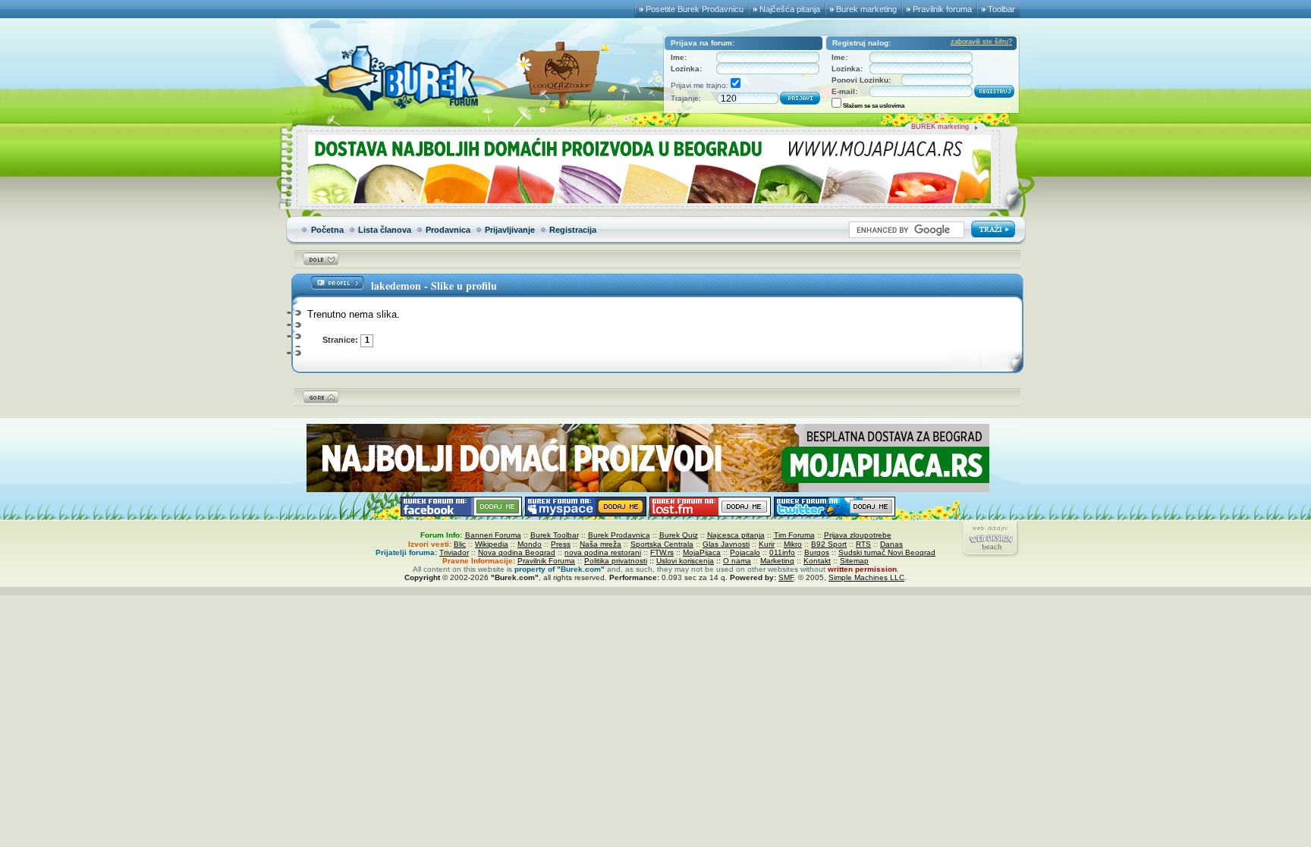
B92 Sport (829, 544)
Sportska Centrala (661, 544)
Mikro (793, 544)
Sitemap (854, 561)
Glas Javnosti (726, 544)
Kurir (767, 544)
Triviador (454, 552)
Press (561, 544)
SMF (786, 577)
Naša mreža (600, 544)
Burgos (816, 552)
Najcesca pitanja (736, 535)
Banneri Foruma (493, 535)
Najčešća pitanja (789, 9)
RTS (863, 544)
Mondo (529, 544)
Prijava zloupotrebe (857, 535)
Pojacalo (745, 552)
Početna (327, 229)
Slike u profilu (464, 285)
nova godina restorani (602, 552)
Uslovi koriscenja (685, 561)
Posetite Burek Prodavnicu (695, 9)
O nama (737, 561)
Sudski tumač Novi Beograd (886, 552)
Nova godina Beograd (516, 552)
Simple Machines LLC (866, 577)
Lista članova (384, 229)
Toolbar (1001, 9)
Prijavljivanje (510, 229)
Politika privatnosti (615, 561)
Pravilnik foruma (942, 9)
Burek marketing (866, 9)
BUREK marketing (940, 126)
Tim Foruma (794, 535)
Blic (460, 544)
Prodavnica (448, 229)
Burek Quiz (678, 535)
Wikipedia (491, 544)
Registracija (572, 229)
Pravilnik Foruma (546, 561)
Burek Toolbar (554, 535)
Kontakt (817, 561)
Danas (891, 544)
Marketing (777, 561)
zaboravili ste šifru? (981, 41)
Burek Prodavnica (619, 535)
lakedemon (396, 285)
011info (782, 552)
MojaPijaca (702, 552)
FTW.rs (662, 552)
